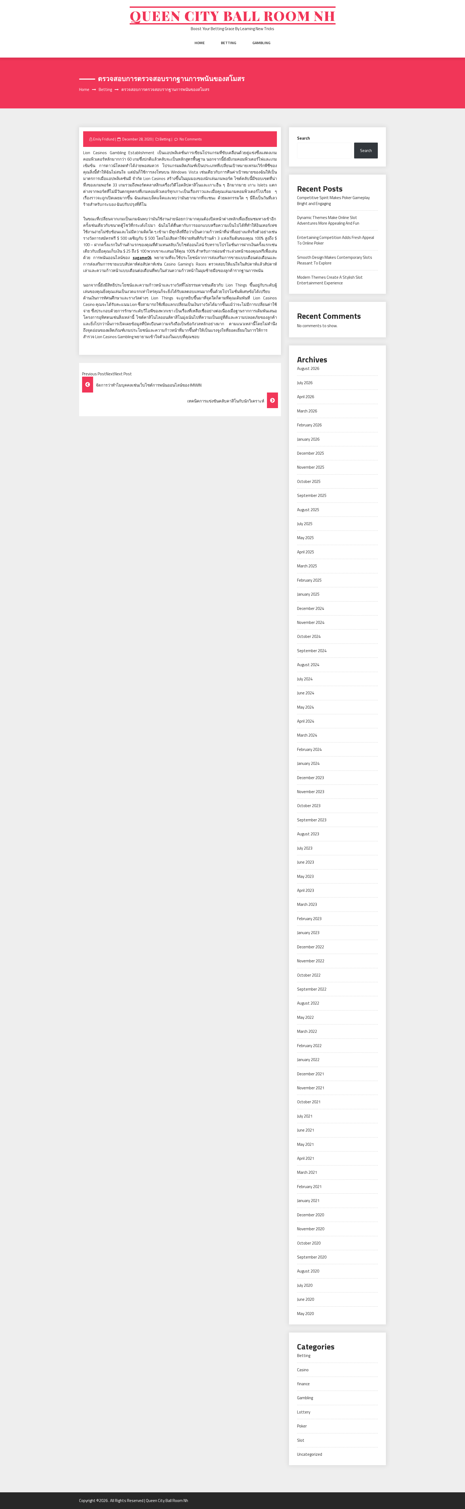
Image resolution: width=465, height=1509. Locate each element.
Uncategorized (309, 1454)
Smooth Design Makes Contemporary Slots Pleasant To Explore (334, 260)
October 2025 (308, 481)
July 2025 (304, 524)
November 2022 (310, 961)
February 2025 (309, 580)
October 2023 (308, 806)
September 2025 (311, 495)
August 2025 (308, 510)
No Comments (190, 139)
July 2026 (304, 383)
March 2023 (307, 904)
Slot (300, 1440)
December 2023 (310, 778)
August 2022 (308, 1003)
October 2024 (308, 636)
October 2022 (308, 975)
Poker (302, 1426)
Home (200, 42)
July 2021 (304, 1116)
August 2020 (308, 1271)
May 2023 (305, 876)
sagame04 (142, 258)
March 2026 (307, 411)
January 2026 (308, 439)
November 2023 (310, 792)
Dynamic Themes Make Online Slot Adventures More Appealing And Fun (328, 220)
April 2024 (305, 721)
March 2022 (307, 1031)
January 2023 (308, 933)
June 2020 (305, 1299)
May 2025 (305, 538)
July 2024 (304, 679)
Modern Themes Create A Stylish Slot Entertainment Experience (330, 280)
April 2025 (305, 552)
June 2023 (305, 862)
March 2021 (307, 1172)
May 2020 (305, 1313)
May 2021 (305, 1144)
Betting (228, 42)
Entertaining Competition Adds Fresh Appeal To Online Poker (335, 240)
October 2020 (308, 1243)
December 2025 (310, 453)
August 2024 (308, 665)
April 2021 (305, 1158)
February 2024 (309, 749)
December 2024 (310, 608)
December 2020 (310, 1215)
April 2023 (305, 890)
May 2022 (305, 1017)
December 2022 (310, 947)
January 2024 (308, 763)
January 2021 (308, 1200)
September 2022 (311, 989)
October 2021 (308, 1102)
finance (303, 1384)
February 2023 (309, 919)
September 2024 (311, 651)
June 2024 (305, 693)
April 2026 (305, 397)
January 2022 (308, 1059)
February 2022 (309, 1045)
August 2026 (308, 368)
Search (303, 138)
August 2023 (308, 834)
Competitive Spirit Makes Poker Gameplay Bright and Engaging (333, 200)
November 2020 (310, 1229)
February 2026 (309, 425)
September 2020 (311, 1257)
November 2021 (310, 1088)
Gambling (261, 42)
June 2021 (305, 1130)
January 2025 (308, 594)
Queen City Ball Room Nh (233, 15)
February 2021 (309, 1186)
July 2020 (304, 1285)
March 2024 (307, 735)
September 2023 (311, 820)
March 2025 (307, 566)
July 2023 (304, 848)
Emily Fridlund (103, 139)
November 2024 (310, 622)
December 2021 (310, 1074)
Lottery (303, 1412)
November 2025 (310, 467)
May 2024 (305, 707)
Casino (303, 1370)
